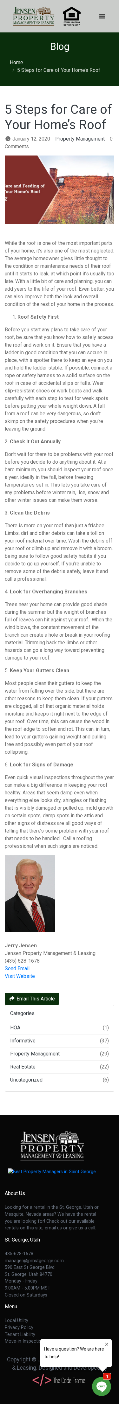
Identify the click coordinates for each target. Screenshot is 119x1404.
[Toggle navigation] (102, 16)
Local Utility (16, 1320)
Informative (23, 1041)
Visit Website (20, 976)
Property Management (80, 139)
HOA (15, 1028)
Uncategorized (26, 1080)
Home (16, 62)
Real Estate (23, 1067)
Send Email (17, 968)
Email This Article (35, 999)
